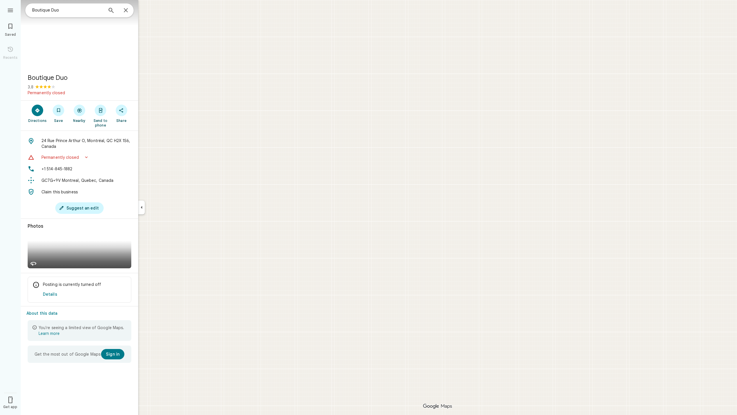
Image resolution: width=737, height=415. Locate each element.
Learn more (49, 333)
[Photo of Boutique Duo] (79, 34)
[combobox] (67, 10)
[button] (79, 157)
